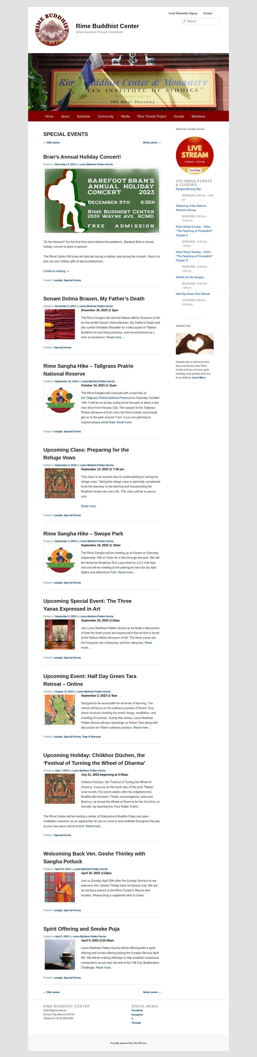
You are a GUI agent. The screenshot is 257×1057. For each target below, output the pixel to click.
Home (49, 116)
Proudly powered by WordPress (128, 1043)
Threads (136, 1023)
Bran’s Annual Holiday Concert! (82, 157)
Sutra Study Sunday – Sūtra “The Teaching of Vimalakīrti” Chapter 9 (194, 256)
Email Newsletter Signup (183, 13)
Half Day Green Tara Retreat (193, 294)
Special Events (72, 280)
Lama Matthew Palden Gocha (96, 164)
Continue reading (56, 271)
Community (106, 116)
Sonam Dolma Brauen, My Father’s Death (94, 299)
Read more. (124, 422)
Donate (179, 116)
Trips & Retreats (91, 736)
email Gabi (108, 422)
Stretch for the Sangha (190, 277)
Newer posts (152, 142)
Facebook (137, 1010)
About (65, 116)
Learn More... (199, 377)
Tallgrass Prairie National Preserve (108, 397)
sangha (58, 280)
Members (198, 116)
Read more (103, 967)
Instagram (137, 1014)
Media (125, 116)
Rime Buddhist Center (107, 26)
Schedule (83, 116)
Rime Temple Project (151, 116)
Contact (207, 13)
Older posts (51, 142)
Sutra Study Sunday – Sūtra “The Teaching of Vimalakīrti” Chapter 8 (194, 231)
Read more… (115, 337)
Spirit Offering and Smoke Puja (81, 929)
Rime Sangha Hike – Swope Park (83, 534)
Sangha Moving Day (188, 189)
